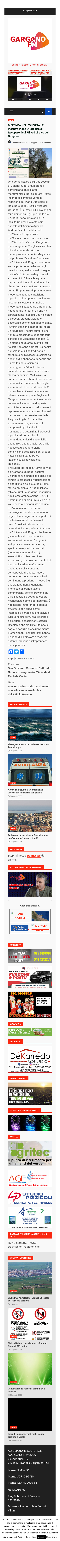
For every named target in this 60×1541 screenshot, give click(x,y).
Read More (51, 1537)
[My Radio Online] (40, 928)
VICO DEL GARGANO (24, 659)
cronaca (14, 1291)
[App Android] (20, 915)
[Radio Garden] (40, 915)
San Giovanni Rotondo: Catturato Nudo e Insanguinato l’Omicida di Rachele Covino (29, 670)
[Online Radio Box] (20, 928)
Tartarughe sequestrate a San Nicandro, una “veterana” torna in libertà (30, 816)
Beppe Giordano (18, 143)
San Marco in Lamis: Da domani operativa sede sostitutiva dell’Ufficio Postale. (28, 688)
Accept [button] (41, 1537)
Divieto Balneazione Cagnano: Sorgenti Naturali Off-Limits (30, 1324)
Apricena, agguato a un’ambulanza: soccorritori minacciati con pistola (30, 770)
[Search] (42, 111)
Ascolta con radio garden (48, 111)
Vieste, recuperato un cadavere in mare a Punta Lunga (30, 725)
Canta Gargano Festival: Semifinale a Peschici (30, 1369)
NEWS (11, 120)
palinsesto (34, 855)
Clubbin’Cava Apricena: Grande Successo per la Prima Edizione (30, 1278)
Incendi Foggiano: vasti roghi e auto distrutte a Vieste (30, 1414)
